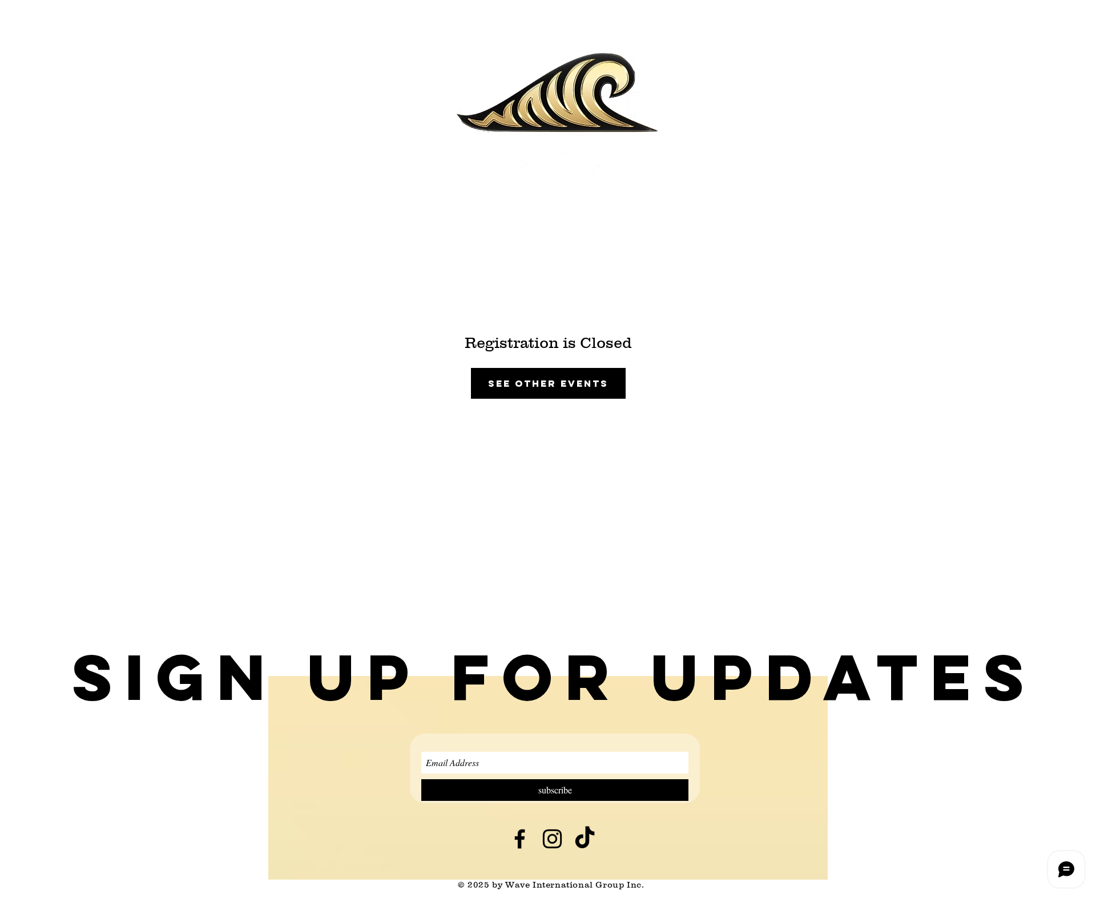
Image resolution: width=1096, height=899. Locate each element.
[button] (554, 677)
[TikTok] (590, 167)
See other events (548, 383)
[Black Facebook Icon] (520, 839)
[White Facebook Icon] (516, 167)
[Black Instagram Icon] (552, 839)
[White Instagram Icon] (553, 167)
